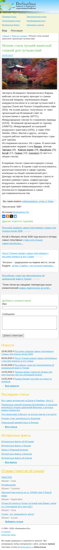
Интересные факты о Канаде (16, 446)
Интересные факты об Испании (17, 441)
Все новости (12, 386)
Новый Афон (17, 499)
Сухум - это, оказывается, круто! (17, 514)
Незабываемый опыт (36, 21)
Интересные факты (10, 25)
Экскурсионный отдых (37, 17)
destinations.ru (26, 547)
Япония (38, 146)
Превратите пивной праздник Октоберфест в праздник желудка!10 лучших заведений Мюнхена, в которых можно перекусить (29, 407)
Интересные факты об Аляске (16, 458)
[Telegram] (15, 216)
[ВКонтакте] (3, 216)
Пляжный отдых (9, 17)
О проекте (6, 531)
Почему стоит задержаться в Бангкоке (20, 418)
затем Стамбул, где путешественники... (33, 265)
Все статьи (11, 427)
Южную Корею (26, 149)
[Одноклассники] (7, 216)
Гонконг (19, 153)
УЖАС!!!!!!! (6, 477)
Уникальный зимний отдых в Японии (19, 422)
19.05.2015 (7, 55)
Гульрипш (15, 488)
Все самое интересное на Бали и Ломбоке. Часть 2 (27, 400)
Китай (5, 153)
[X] (11, 216)
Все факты (11, 462)
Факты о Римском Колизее (14, 450)
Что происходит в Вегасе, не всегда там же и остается (29, 414)
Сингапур (34, 153)
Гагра (13, 481)
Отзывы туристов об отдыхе (22, 471)
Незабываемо (8, 485)
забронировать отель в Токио (38, 201)
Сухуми (14, 517)
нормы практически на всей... (35, 288)
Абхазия (5, 481)
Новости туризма (19, 36)
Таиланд (6, 149)
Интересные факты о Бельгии (16, 454)
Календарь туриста (35, 25)
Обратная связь (8, 535)
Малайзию (45, 149)
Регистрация (17, 30)
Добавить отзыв (14, 521)
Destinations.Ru (21, 212)
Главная (5, 36)
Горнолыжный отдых (11, 21)
